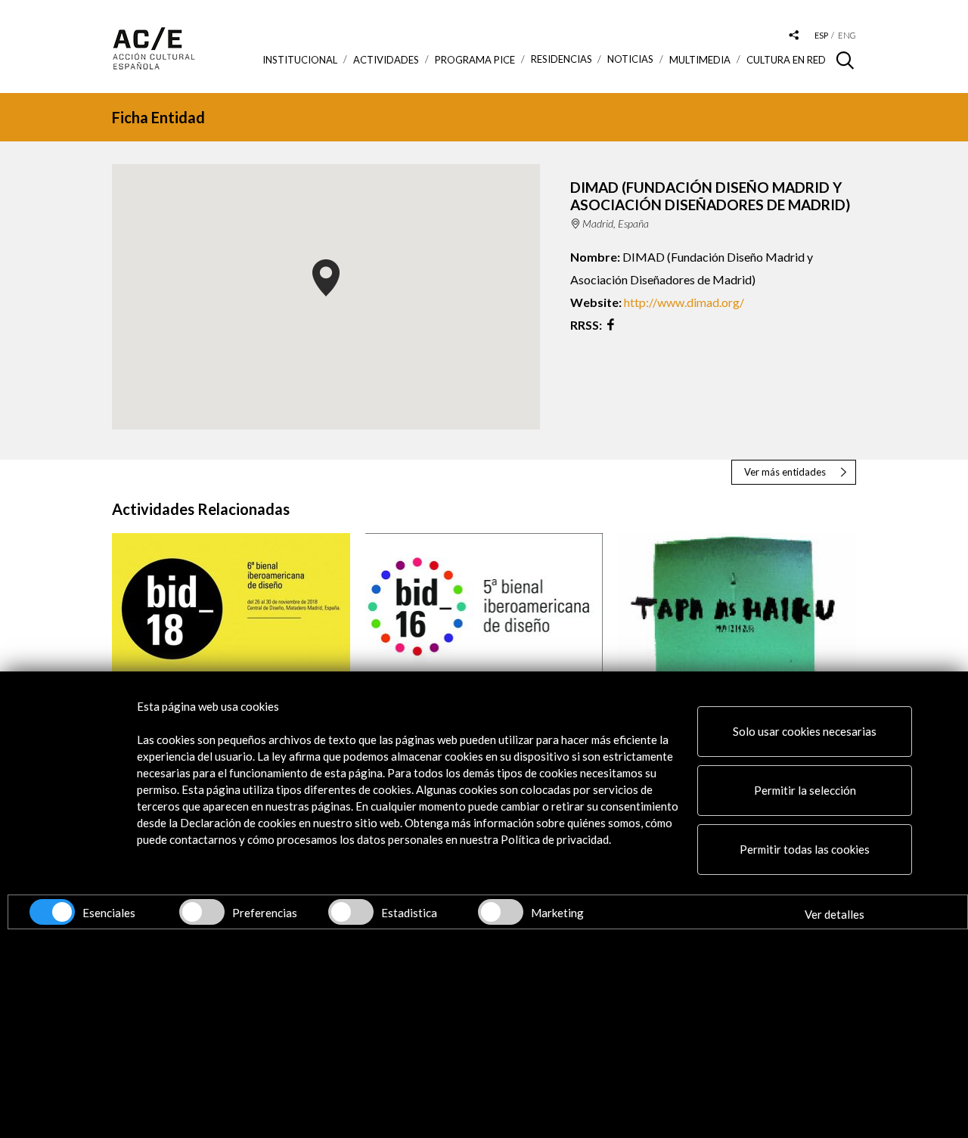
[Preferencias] (202, 912)
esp (821, 35)
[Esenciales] (52, 912)
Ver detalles (834, 914)
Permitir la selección (805, 790)
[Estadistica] (351, 912)
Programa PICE (475, 59)
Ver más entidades (785, 472)
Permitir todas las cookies (805, 849)
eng (847, 35)
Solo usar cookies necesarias (804, 731)
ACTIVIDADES (386, 59)
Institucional (299, 59)
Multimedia (700, 59)
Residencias (561, 59)
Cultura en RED (786, 59)
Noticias (630, 59)
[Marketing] (500, 912)
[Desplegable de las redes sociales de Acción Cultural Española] (794, 35)
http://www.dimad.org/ (684, 302)
